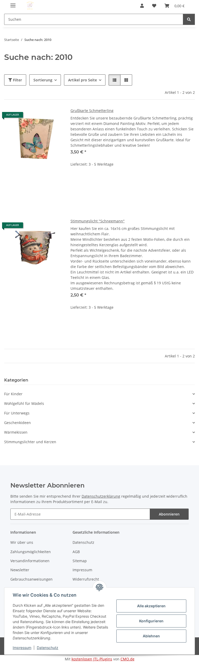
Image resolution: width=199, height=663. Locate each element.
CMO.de (127, 659)
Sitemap (80, 560)
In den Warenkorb (133, 196)
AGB (76, 551)
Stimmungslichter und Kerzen (30, 441)
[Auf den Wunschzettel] (53, 116)
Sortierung (42, 79)
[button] (142, 6)
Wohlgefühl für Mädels (24, 403)
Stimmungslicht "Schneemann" (97, 220)
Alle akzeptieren (151, 606)
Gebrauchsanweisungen (31, 579)
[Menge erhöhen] (191, 180)
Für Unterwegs (17, 413)
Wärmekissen (15, 432)
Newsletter (19, 569)
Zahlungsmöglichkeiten (30, 551)
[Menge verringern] (75, 180)
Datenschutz (47, 647)
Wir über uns (21, 542)
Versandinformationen (29, 560)
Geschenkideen (17, 422)
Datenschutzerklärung (101, 496)
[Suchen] (189, 19)
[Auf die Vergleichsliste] (40, 116)
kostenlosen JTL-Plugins (92, 659)
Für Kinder (13, 393)
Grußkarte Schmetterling (91, 110)
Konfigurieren (151, 621)
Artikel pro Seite (82, 79)
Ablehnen (151, 636)
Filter (17, 79)
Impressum (22, 647)
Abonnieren (169, 514)
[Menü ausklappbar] (13, 3)
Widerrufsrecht (86, 579)
